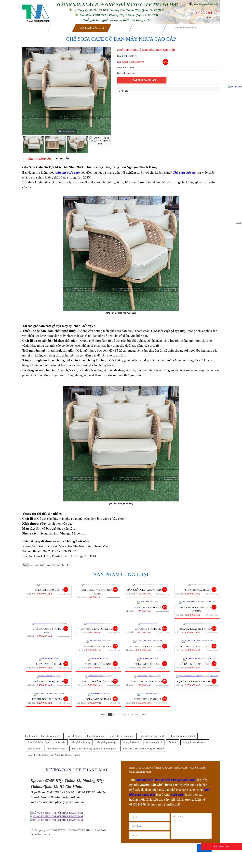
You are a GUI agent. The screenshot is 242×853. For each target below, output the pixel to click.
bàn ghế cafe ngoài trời (183, 736)
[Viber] (56, 820)
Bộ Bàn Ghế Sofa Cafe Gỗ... (197, 646)
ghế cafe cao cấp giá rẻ (122, 736)
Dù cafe (172, 742)
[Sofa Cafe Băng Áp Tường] (98, 676)
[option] (66, 91)
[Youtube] (56, 816)
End (143, 715)
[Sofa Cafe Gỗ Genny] (98, 659)
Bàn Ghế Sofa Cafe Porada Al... (147, 590)
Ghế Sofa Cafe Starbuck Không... (49, 631)
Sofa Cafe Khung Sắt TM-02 (98, 629)
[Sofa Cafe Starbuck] (147, 624)
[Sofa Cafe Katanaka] (147, 694)
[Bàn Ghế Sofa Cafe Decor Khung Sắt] (197, 602)
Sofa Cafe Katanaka (147, 699)
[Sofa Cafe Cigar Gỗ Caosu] (147, 676)
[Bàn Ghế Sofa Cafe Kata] (98, 641)
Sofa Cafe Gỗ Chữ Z (147, 664)
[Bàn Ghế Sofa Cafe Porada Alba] (147, 585)
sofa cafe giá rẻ (37, 565)
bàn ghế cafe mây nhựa (153, 736)
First (103, 715)
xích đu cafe (34, 748)
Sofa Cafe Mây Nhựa (38, 742)
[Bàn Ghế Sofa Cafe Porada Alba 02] (98, 585)
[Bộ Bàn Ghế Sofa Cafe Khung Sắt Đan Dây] (197, 676)
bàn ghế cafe (74, 736)
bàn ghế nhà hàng (81, 742)
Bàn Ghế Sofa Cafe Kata (98, 646)
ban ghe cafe (63, 565)
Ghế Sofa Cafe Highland (49, 681)
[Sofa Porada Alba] (197, 585)
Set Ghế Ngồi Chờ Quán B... (49, 699)
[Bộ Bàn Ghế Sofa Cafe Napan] (147, 641)
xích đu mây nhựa (56, 748)
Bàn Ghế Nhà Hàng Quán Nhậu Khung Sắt (94, 748)
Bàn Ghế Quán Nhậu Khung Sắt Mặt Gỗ (143, 748)
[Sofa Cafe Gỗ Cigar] (49, 659)
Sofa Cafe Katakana (147, 607)
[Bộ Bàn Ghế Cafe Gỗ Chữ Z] (197, 659)
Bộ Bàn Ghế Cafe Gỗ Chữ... (197, 664)
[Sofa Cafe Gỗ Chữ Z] (147, 659)
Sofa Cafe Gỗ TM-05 (98, 699)
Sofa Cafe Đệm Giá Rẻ (49, 590)
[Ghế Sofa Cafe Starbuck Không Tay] (49, 624)
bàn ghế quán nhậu (106, 742)
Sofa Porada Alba (197, 590)
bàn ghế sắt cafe (131, 742)
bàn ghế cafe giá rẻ (51, 736)
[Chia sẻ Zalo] (239, 223)
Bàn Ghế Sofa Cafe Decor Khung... (197, 609)
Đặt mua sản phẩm (144, 80)
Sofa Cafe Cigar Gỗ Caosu (147, 681)
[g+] (56, 813)
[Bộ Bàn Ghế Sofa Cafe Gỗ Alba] (197, 641)
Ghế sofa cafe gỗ (184, 172)
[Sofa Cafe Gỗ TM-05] (98, 694)
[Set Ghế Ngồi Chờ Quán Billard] (49, 694)
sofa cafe (51, 565)
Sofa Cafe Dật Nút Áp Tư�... (197, 629)
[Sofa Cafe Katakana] (147, 602)
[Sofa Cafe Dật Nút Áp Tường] (197, 624)
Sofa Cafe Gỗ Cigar (49, 664)
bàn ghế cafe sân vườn (194, 742)
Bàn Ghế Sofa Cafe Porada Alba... (98, 592)
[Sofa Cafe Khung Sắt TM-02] (98, 624)
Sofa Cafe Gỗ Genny (98, 664)
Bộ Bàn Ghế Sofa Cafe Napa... (148, 646)
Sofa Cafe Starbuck (147, 629)
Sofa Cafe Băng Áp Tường (98, 681)
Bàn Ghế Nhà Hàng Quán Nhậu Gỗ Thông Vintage (54, 755)
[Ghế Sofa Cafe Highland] (49, 676)
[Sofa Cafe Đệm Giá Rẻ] (49, 585)
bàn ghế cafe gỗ (95, 736)
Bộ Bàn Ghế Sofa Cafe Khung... (197, 681)
